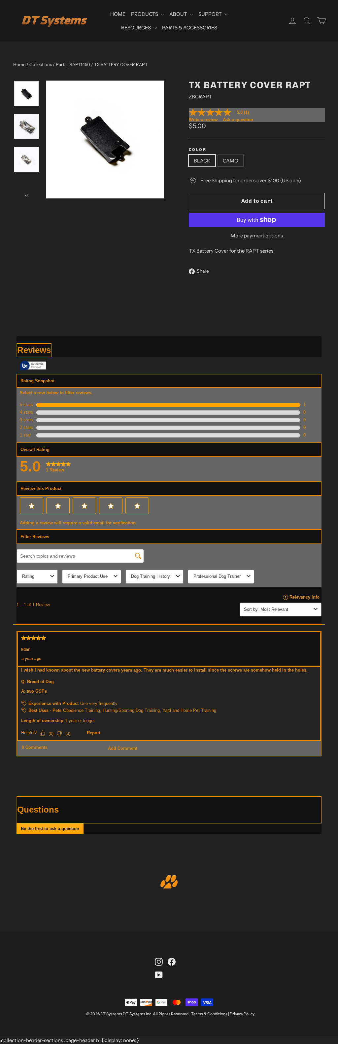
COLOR (197, 150)
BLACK (202, 160)
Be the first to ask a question (50, 828)
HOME (118, 14)
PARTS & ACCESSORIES (189, 27)
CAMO (230, 160)
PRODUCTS (145, 14)
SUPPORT (210, 14)
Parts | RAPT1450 (73, 64)
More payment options (257, 235)
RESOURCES (136, 27)
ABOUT (178, 14)
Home (19, 64)
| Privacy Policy (241, 1013)
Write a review (203, 120)
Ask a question (238, 120)
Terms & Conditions (209, 1013)
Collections (40, 64)
